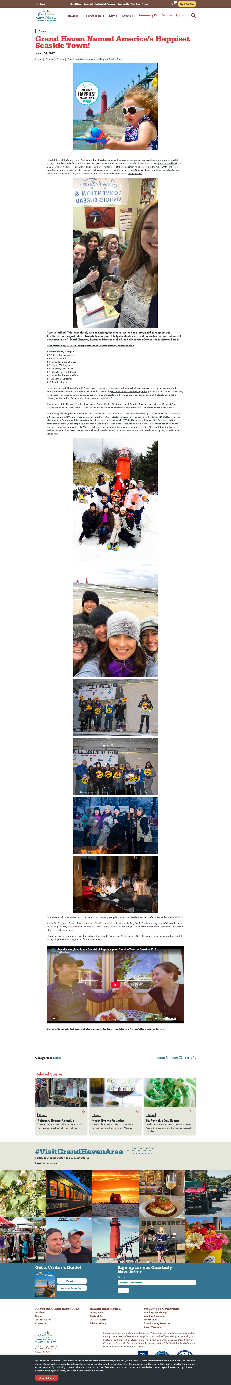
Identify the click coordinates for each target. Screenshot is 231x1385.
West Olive (135, 3)
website (68, 1028)
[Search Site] (193, 15)
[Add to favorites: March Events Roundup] (137, 1111)
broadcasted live (167, 163)
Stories (49, 59)
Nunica (145, 3)
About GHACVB (43, 1319)
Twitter (103, 1028)
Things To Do (94, 15)
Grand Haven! (135, 173)
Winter (167, 15)
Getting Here (96, 1312)
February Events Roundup (55, 1120)
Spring (181, 15)
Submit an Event (98, 1323)
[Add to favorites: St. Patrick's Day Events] (192, 1111)
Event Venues (150, 1319)
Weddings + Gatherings (156, 1312)
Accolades (40, 1312)
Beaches (73, 15)
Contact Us (40, 1323)
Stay (112, 15)
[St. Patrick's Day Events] (170, 1092)
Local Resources (98, 1319)
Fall (156, 15)
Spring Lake (89, 3)
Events (126, 15)
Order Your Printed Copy (71, 1288)
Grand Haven (76, 3)
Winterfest (62, 416)
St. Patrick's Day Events (163, 1120)
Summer (144, 15)
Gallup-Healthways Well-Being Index (129, 391)
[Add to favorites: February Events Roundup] (83, 1111)
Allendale (100, 3)
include (93, 404)
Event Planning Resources (157, 1323)
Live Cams (40, 3)
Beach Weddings (152, 1326)
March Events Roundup (108, 1120)
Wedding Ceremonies (154, 1316)
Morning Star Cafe (153, 420)
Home (38, 59)
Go (123, 1290)
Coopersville (123, 3)
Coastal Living (67, 387)
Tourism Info (96, 1316)
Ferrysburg (111, 3)
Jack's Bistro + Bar (144, 423)
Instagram (89, 1028)
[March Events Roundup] (115, 1092)
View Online (76, 1280)
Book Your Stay (187, 3)
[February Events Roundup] (61, 1092)
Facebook (78, 1028)
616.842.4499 (42, 1351)
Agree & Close (46, 1377)
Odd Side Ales (146, 426)
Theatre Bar (70, 430)
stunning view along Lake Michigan (75, 426)
